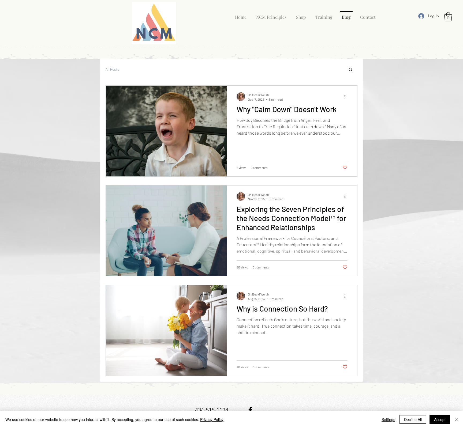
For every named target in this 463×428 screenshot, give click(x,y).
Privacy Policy (211, 419)
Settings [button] (388, 419)
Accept (440, 419)
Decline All (413, 419)
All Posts (112, 69)
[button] (448, 16)
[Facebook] (250, 410)
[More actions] (346, 96)
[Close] (456, 419)
